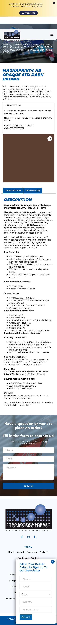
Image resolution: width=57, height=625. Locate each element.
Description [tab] (13, 190)
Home (6, 44)
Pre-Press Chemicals (16, 598)
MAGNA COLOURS (24, 47)
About (20, 552)
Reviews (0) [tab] (32, 190)
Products (32, 552)
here (28, 405)
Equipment (15, 580)
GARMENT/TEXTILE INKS (25, 44)
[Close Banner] (54, 3)
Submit (28, 486)
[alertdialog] (28, 8)
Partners (44, 552)
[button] (51, 34)
